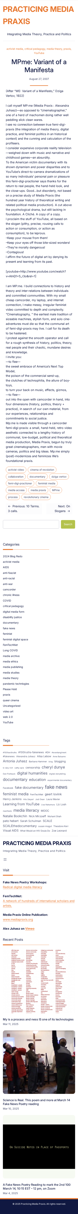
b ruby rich (8, 768)
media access (16, 490)
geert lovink (53, 794)
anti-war (8, 583)
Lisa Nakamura (48, 805)
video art (8, 711)
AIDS (6, 567)
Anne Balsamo (59, 756)
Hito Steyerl (28, 799)
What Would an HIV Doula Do (35, 830)
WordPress (61, 1209)
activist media (15, 48)
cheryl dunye (53, 767)
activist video (16, 469)
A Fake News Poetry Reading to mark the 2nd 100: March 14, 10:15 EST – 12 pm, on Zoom (37, 1186)
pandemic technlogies (16, 683)
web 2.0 (8, 716)
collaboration (15, 476)
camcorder (9, 589)
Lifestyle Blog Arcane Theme (26, 1209)
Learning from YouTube (21, 804)
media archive (11, 655)
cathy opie (19, 768)
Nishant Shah (54, 816)
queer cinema (11, 700)
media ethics (10, 661)
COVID (7, 600)
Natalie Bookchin (15, 816)
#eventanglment (59, 752)
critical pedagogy (34, 48)
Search (68, 524)
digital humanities (32, 773)
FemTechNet (10, 644)
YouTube (39, 53)
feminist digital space (15, 639)
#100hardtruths (10, 752)
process (13, 497)
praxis (67, 48)
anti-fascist (9, 572)
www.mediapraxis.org (18, 919)
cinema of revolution (42, 469)
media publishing (13, 666)
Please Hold (10, 689)
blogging (60, 761)
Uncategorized (11, 705)
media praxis (38, 490)
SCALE (47, 821)
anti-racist (9, 578)
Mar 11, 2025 (10, 1024)
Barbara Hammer (38, 761)
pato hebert (11, 821)
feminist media (46, 483)
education (37, 779)
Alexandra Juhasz (25, 756)
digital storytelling (57, 774)
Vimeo (29, 928)
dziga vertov (59, 476)
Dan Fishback (9, 774)
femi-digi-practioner (20, 483)
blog (51, 761)
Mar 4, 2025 (10, 1193)
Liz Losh (61, 804)
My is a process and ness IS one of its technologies (38, 1019)
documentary (37, 476)
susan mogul (45, 826)
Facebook (8, 788)
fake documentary (29, 787)
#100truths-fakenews (31, 752)
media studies (11, 672)
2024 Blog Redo (12, 556)
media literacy (26, 810)
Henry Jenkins (12, 799)
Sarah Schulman (30, 821)
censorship (33, 767)
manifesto (7, 811)
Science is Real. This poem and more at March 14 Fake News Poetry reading (36, 1102)
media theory (54, 48)
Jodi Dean (40, 799)
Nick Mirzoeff (37, 816)
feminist (7, 633)
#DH (47, 752)
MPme (56, 490)
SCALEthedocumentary (20, 826)
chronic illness (11, 594)
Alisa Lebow (44, 756)
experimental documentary (60, 780)
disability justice (12, 617)
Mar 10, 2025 (11, 1108)
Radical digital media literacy (22, 887)
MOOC (45, 810)
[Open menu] (5, 859)
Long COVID (10, 650)
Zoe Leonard (59, 830)
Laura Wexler (53, 799)
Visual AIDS (11, 830)
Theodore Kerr (61, 826)
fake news (9, 628)
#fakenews (9, 756)
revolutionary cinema (36, 497)
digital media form (13, 611)
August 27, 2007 (39, 78)
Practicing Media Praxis (37, 843)
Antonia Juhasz (15, 761)
